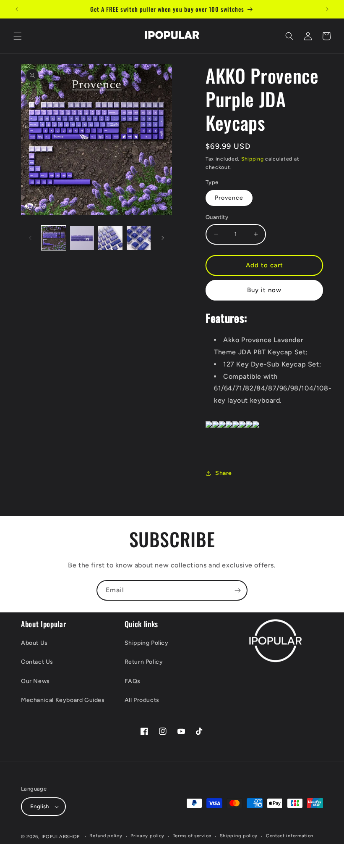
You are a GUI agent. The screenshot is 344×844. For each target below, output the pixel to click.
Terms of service (192, 836)
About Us (34, 642)
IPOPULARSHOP (61, 836)
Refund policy (105, 836)
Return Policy (144, 661)
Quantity (217, 217)
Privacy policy (147, 836)
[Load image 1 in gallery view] (54, 238)
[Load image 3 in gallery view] (110, 238)
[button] (17, 36)
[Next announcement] (327, 9)
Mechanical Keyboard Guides (63, 700)
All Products (142, 700)
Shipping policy (239, 836)
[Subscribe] (237, 590)
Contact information (289, 836)
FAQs (133, 681)
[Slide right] (163, 238)
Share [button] (223, 473)
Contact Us (37, 661)
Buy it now (264, 290)
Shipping (252, 159)
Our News (35, 681)
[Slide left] (30, 238)
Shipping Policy (147, 642)
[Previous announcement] (17, 9)
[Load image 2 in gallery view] (82, 238)
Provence (229, 197)
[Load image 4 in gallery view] (139, 238)
